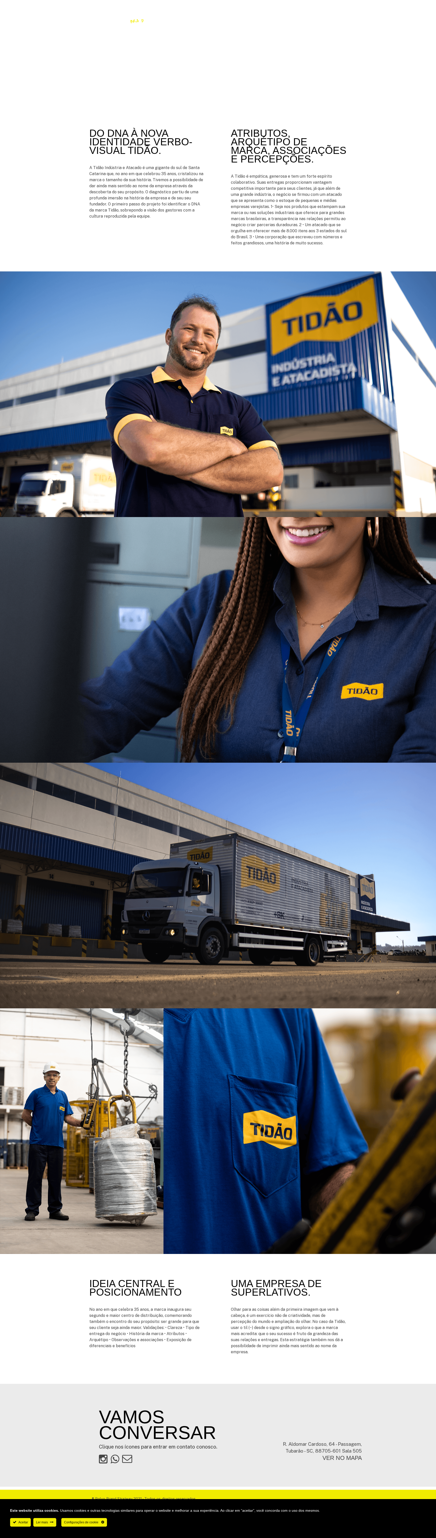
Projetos (233, 20)
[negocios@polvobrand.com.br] (127, 1458)
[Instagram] (349, 20)
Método (261, 20)
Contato (287, 20)
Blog (309, 20)
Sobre (208, 20)
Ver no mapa (342, 1458)
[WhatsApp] (359, 20)
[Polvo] (112, 20)
